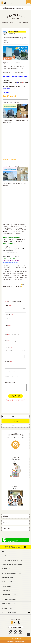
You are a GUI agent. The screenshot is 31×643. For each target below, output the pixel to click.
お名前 (8, 325)
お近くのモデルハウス (11, 573)
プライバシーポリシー (9, 603)
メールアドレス (8, 371)
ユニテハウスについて (8, 556)
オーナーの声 (7, 582)
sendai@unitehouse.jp (12, 252)
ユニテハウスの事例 (12, 564)
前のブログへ (15, 416)
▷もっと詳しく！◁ (7, 92)
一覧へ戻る (15, 421)
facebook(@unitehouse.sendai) (10, 262)
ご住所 (7, 347)
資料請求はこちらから (14, 547)
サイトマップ (8, 608)
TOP (2, 7)
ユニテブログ (7, 7)
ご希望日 (7, 305)
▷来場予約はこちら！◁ (9, 88)
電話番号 (8, 361)
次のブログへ (15, 425)
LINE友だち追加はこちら (9, 243)
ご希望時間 (7, 315)
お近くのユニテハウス (9, 569)
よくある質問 (6, 586)
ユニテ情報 (9, 595)
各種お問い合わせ (9, 599)
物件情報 (7, 577)
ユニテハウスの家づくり (12, 560)
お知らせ (6, 590)
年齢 (7, 340)
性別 (7, 334)
